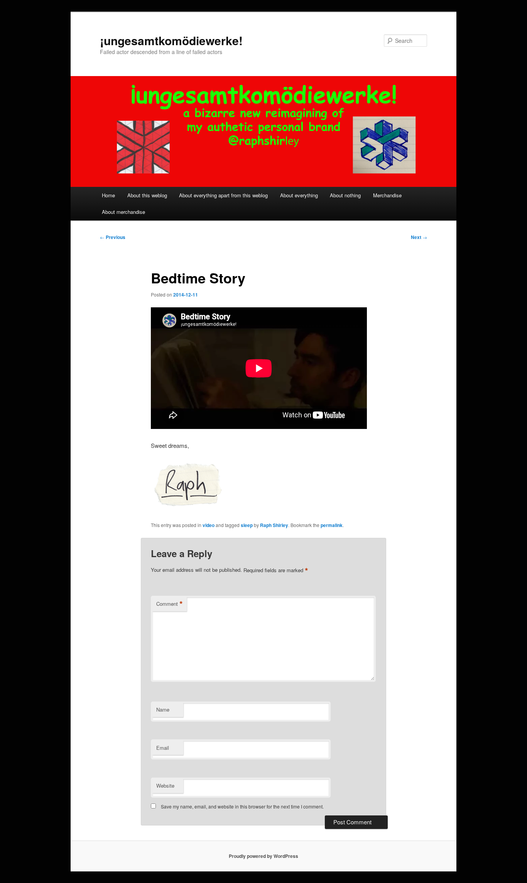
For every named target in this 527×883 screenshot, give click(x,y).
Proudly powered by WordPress (263, 855)
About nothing (345, 195)
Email (162, 747)
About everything (299, 195)
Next (419, 237)
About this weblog (147, 195)
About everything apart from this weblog (223, 195)
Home (108, 195)
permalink (332, 525)
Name (162, 709)
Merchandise (387, 195)
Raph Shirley (274, 525)
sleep (247, 525)
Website (165, 785)
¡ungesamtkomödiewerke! (171, 40)
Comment (169, 604)
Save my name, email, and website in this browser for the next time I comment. (242, 806)
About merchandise (123, 211)
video (209, 525)
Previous (112, 237)
